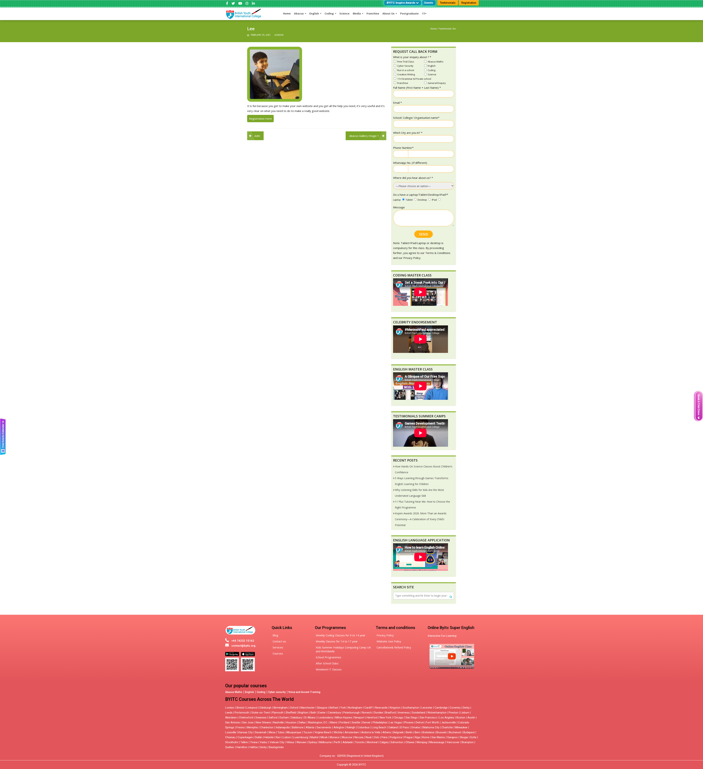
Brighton (303, 712)
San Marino (438, 737)
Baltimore (298, 727)
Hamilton (242, 747)
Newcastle (381, 707)
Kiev (278, 737)
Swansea (260, 717)
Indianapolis (283, 727)
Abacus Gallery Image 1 (364, 136)
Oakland (393, 727)
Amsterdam (352, 732)
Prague (408, 737)
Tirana (254, 742)
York (343, 707)
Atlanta (310, 727)
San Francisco (428, 717)
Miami (333, 722)
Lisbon (287, 737)
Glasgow (322, 707)
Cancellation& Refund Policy (394, 647)
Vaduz (263, 742)
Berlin (409, 732)
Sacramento (324, 727)
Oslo (376, 737)
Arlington (339, 727)
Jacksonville (448, 722)
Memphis (252, 727)
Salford (273, 717)
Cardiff (368, 707)
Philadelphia (380, 722)
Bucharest (455, 732)
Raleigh (351, 727)
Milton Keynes (343, 717)
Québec (229, 747)
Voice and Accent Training (304, 692)
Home (433, 28)
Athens (386, 732)
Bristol (240, 707)
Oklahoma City (430, 727)
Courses (278, 653)
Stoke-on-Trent (260, 712)
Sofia (473, 737)
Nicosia (358, 737)
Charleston (266, 727)
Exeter (322, 712)
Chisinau (230, 737)
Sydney (312, 742)
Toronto (360, 742)
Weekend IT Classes (329, 669)
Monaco (335, 737)
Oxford (294, 707)
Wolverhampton (437, 712)
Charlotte (447, 727)
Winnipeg (421, 742)
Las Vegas (395, 722)
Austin (471, 717)
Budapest (469, 732)
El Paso (404, 727)
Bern (417, 732)
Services (278, 647)
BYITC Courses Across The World (259, 699)
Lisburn (464, 712)
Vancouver (453, 742)
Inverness (404, 712)
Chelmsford (246, 717)
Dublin (258, 737)
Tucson (307, 732)
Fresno (240, 727)
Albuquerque (293, 732)
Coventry (455, 707)
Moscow (347, 737)
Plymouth (277, 712)
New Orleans (263, 722)
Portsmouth (242, 712)
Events (428, 2)
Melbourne (325, 742)
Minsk (324, 737)
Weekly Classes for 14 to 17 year (337, 641)
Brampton (468, 742)
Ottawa (410, 742)
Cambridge (441, 707)
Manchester (307, 707)
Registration (468, 2)
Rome (425, 737)
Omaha (415, 727)
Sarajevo (452, 737)
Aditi (257, 136)
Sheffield (291, 712)
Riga (417, 737)
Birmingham (281, 707)
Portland (344, 722)
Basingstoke (276, 747)
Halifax (254, 747)
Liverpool (251, 707)
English (249, 692)
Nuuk (369, 737)
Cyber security (277, 692)
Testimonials (447, 2)
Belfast (334, 707)
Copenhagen (245, 737)
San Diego (412, 717)
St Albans (310, 717)
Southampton (411, 707)
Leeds (229, 712)
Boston (460, 717)
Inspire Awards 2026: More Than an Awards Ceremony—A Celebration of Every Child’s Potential (421, 519)
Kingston (395, 707)
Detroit (420, 722)
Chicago (398, 717)
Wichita (338, 732)
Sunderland (418, 712)
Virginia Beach (323, 732)
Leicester (426, 707)
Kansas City (245, 732)
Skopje (464, 737)
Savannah (261, 732)
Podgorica (396, 737)
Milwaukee (461, 727)
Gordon (278, 34)
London (229, 707)
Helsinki (269, 737)
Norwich (367, 712)
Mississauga (436, 742)
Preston (453, 712)
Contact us (279, 641)
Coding (261, 692)
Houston (291, 722)
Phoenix (409, 722)
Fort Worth (432, 722)
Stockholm (231, 742)
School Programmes (328, 657)
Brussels (441, 732)
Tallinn (244, 742)
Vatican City (277, 742)
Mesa (272, 732)
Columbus (363, 727)
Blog (275, 635)
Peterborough (351, 712)
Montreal (372, 742)
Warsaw (301, 742)
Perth (337, 742)
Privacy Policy (385, 635)
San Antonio (232, 722)
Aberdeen (231, 717)
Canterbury (334, 712)
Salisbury (296, 717)
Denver (366, 722)
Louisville (230, 732)
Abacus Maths (233, 692)
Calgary (384, 742)
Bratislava (428, 732)
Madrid (314, 737)
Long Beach (379, 727)
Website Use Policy (389, 641)
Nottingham (355, 707)
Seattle (356, 722)
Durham (284, 717)
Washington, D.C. (318, 722)
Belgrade (398, 732)
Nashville (278, 722)
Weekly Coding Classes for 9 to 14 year (340, 635)
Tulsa (281, 732)
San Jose (248, 722)
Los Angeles (446, 717)
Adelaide (348, 742)
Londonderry (325, 717)
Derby (466, 707)
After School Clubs (327, 663)
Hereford (372, 717)
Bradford (390, 712)
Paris (385, 737)
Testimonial (444, 28)
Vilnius (290, 742)
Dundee (378, 712)
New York (385, 717)
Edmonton (397, 742)
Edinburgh (265, 707)
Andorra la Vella (370, 732)
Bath (313, 712)
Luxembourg (300, 737)
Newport (359, 717)
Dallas (302, 722)
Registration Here (260, 118)
